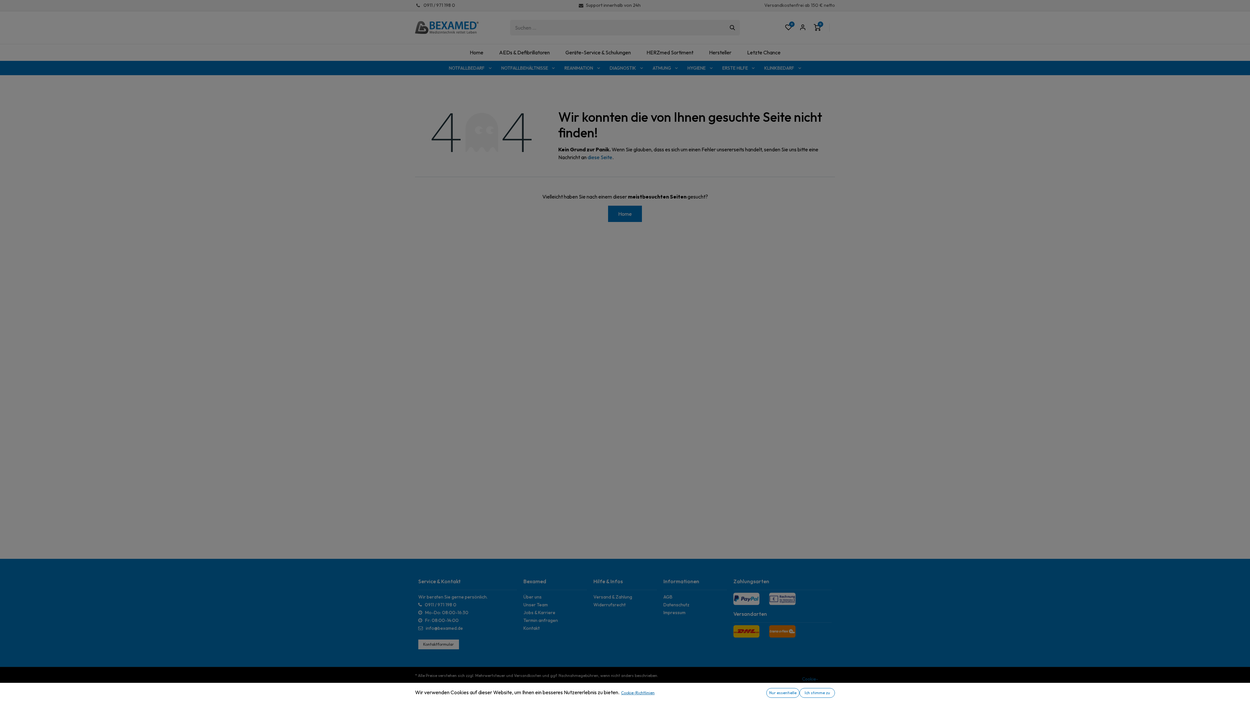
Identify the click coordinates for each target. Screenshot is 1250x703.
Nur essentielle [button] (783, 692)
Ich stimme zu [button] (817, 692)
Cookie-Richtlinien (638, 692)
